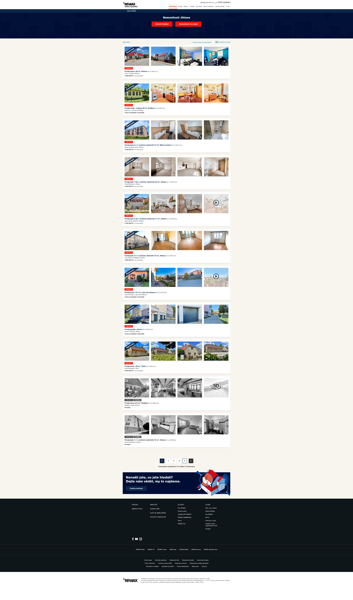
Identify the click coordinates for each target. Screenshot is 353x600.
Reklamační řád (174, 560)
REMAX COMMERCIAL (184, 517)
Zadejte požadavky (136, 488)
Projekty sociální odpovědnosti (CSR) (211, 524)
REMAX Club (181, 523)
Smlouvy (204, 566)
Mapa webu (195, 566)
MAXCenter (173, 549)
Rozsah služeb (182, 511)
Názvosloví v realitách (152, 566)
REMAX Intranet (196, 549)
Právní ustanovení (150, 563)
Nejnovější (126, 42)
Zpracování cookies (203, 560)
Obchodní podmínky (161, 560)
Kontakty (208, 529)
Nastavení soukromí (181, 563)
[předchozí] (162, 461)
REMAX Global (140, 549)
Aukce (180, 520)
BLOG (207, 517)
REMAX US (151, 549)
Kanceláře (199, 6)
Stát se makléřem (209, 6)
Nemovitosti (173, 6)
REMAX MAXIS (183, 549)
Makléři (192, 6)
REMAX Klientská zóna (210, 549)
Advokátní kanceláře (168, 566)
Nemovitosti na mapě (188, 24)
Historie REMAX (210, 511)
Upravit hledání (162, 24)
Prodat (180, 6)
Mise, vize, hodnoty (211, 508)
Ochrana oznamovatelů (165, 563)
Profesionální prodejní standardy (199, 563)
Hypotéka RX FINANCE (184, 514)
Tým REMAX (209, 514)
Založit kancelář (219, 6)
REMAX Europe (161, 549)
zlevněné (202, 42)
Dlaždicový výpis (224, 42)
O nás (227, 6)
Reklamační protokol (188, 560)
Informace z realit (210, 520)
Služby (185, 6)
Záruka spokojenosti (183, 566)
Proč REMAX (182, 508)
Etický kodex (148, 560)
